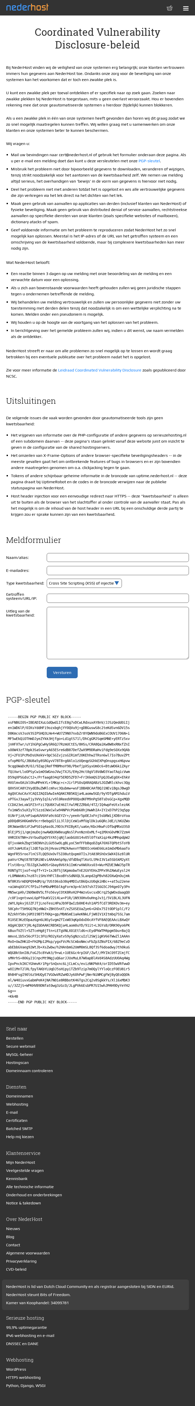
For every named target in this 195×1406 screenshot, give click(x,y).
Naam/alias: (17, 557)
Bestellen (14, 1038)
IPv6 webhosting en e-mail (30, 1335)
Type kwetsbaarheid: (25, 583)
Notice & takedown (23, 1203)
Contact (13, 1244)
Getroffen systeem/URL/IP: (21, 596)
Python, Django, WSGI (25, 1385)
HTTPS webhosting (23, 1377)
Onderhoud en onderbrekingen (34, 1194)
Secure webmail (20, 1046)
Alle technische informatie (30, 1186)
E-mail (12, 1112)
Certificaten (16, 1120)
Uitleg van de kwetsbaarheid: (20, 613)
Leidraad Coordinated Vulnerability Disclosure (99, 370)
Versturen (62, 672)
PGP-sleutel (149, 160)
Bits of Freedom (55, 1294)
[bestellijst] (170, 8)
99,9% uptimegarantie (26, 1327)
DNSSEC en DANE (22, 1343)
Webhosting (17, 1104)
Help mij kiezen (20, 1136)
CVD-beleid (16, 1269)
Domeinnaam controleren (29, 1070)
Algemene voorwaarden (28, 1253)
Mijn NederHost (20, 1162)
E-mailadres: (17, 570)
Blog (10, 1236)
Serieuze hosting (25, 1318)
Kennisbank (16, 1178)
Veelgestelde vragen (25, 1170)
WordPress (16, 1369)
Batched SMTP (19, 1128)
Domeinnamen (19, 1096)
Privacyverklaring (21, 1261)
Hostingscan (17, 1062)
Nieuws (13, 1228)
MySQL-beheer (19, 1054)
